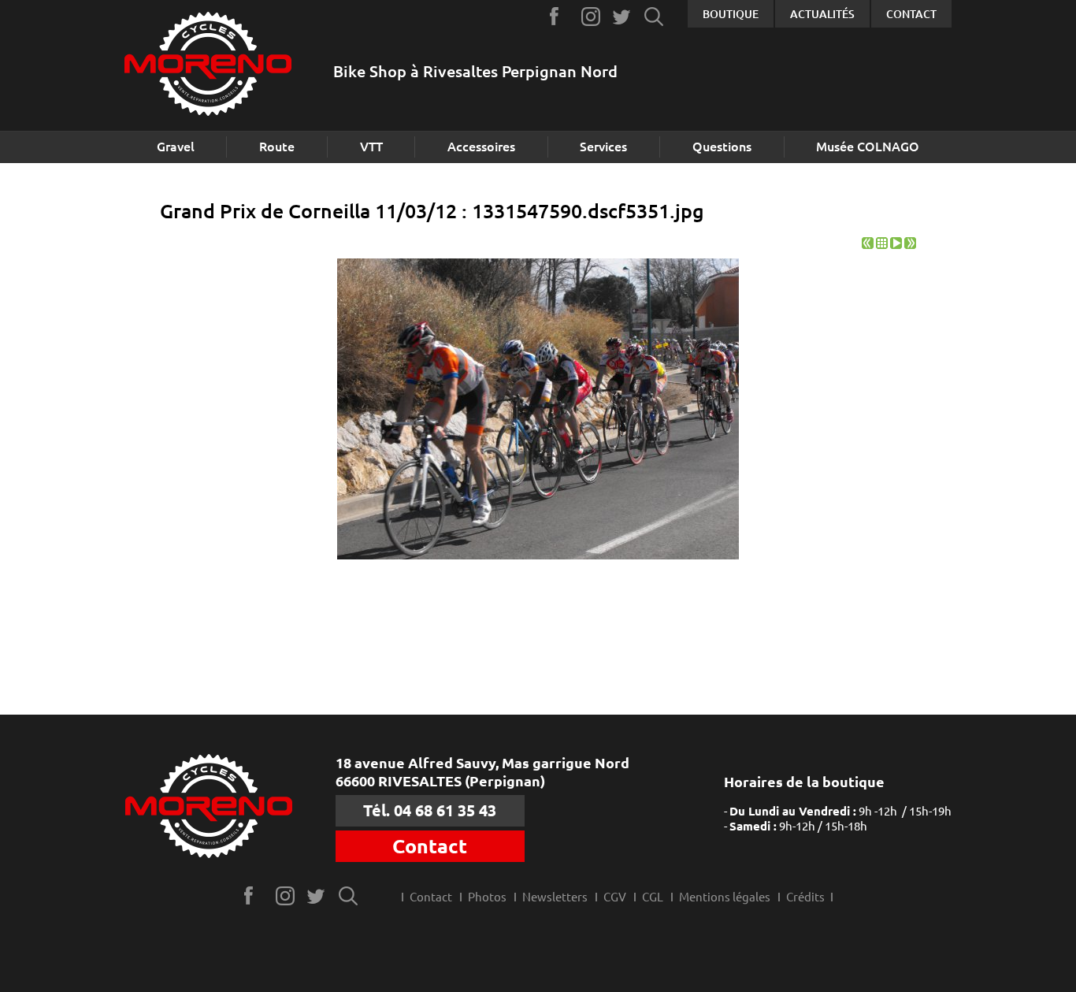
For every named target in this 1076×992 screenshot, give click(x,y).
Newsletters (555, 897)
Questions (721, 146)
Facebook (560, 16)
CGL (652, 897)
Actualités (822, 14)
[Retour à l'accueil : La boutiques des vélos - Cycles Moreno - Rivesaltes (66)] (207, 66)
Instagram (591, 16)
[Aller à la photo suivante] (910, 244)
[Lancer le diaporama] (896, 244)
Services (603, 146)
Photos (487, 897)
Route (277, 146)
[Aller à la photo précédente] (868, 244)
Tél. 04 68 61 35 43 (429, 810)
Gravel (176, 146)
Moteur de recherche (654, 16)
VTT (371, 146)
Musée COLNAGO (867, 146)
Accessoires (481, 146)
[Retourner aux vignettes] (882, 244)
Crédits (805, 897)
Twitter (623, 16)
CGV (614, 897)
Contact (911, 14)
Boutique (731, 14)
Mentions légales (724, 897)
